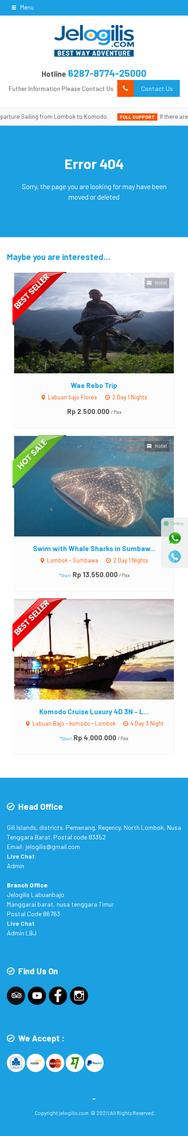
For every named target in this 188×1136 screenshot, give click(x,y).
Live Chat (21, 856)
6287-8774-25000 (107, 73)
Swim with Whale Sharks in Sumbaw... (94, 548)
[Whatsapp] (174, 538)
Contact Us (157, 88)
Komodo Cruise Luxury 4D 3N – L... (94, 711)
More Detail (102, 322)
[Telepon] (174, 556)
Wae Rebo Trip (94, 385)
